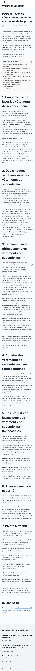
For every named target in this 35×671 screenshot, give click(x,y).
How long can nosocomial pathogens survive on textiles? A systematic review (17, 610)
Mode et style (23, 26)
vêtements (18, 403)
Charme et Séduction (13, 6)
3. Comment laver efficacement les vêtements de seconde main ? (16, 73)
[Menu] (32, 4)
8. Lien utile (6, 88)
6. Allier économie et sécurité (11, 84)
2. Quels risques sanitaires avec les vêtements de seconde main (16, 69)
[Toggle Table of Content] (29, 62)
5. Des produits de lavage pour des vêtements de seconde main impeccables (16, 81)
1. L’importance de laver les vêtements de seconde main (15, 65)
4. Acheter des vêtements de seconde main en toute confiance (16, 77)
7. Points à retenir (8, 86)
